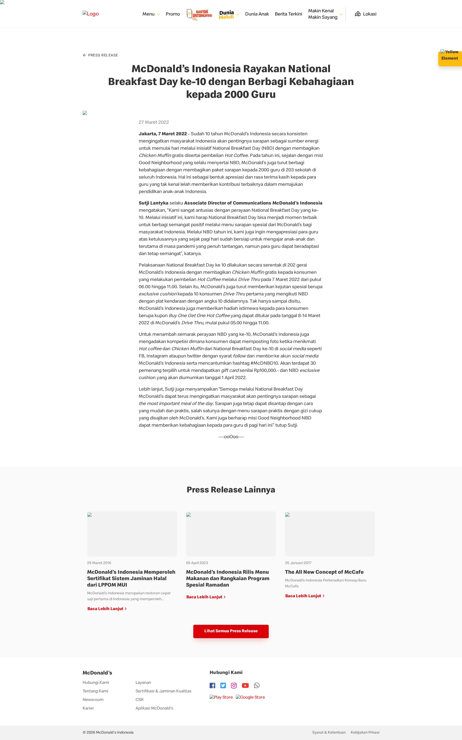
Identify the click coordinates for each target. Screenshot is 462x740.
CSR (140, 700)
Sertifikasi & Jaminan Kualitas (163, 691)
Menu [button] (149, 14)
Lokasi (369, 14)
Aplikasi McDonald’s (154, 709)
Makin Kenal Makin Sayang (323, 14)
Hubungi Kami (96, 683)
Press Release (102, 55)
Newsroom (93, 700)
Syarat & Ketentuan (329, 733)
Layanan (143, 683)
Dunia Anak (257, 14)
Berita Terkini (288, 14)
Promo (173, 14)
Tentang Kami (95, 691)
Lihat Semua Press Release (231, 631)
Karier (88, 709)
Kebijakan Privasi (365, 733)
